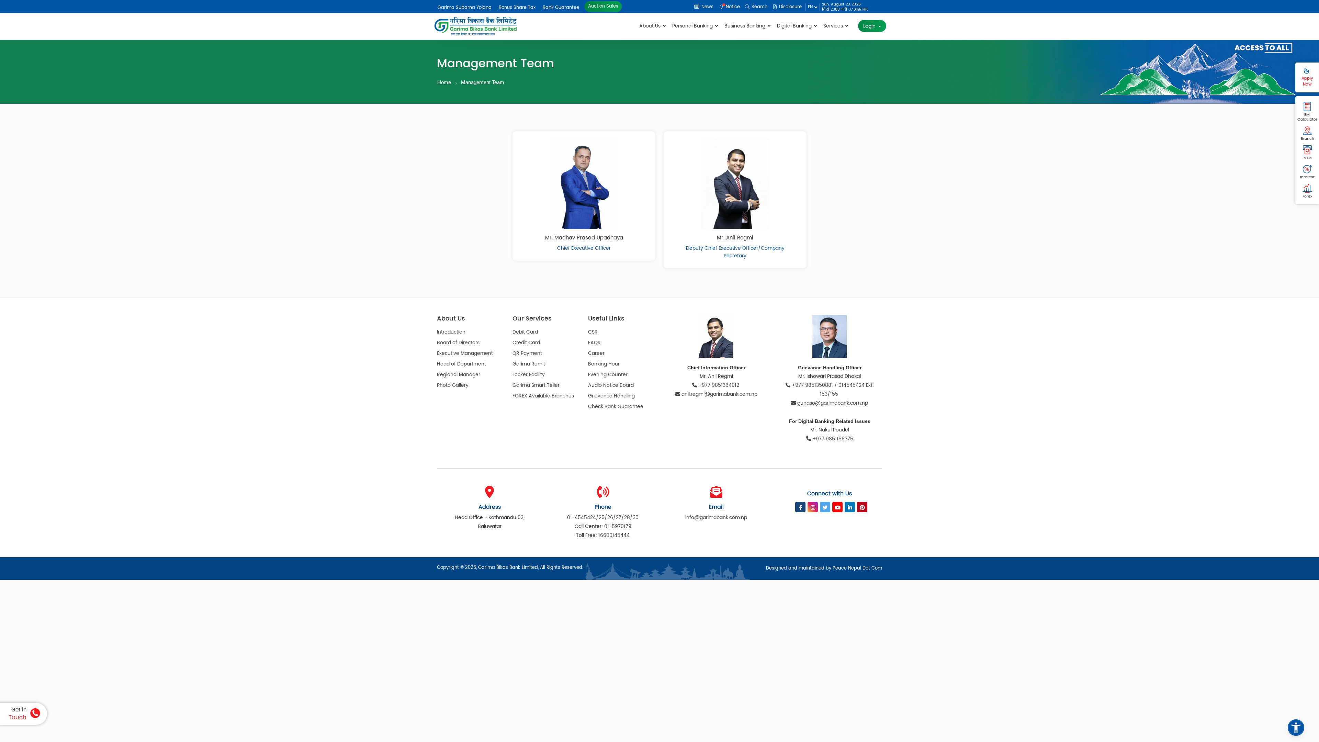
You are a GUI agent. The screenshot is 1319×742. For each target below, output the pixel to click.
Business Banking (745, 26)
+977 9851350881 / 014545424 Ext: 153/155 (832, 389)
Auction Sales (603, 6)
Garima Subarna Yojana (465, 7)
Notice (732, 7)
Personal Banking (693, 26)
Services (833, 26)
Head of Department (461, 364)
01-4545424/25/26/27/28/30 (603, 517)
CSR (593, 332)
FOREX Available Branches (543, 396)
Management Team (482, 82)
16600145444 (614, 535)
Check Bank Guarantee (615, 407)
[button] (1296, 727)
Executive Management (465, 353)
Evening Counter (608, 375)
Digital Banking (795, 26)
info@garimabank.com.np (716, 517)
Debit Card (525, 332)
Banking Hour (604, 364)
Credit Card (526, 343)
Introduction (451, 332)
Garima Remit (528, 364)
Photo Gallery (453, 385)
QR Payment (527, 353)
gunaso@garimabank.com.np (832, 403)
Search (758, 7)
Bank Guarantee (561, 7)
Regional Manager (458, 375)
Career (596, 353)
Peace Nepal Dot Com (857, 568)
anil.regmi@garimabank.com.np (719, 394)
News (706, 7)
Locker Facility (528, 375)
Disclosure (790, 7)
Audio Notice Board (611, 385)
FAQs (594, 343)
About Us (650, 26)
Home (444, 82)
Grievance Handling (611, 396)
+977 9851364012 (719, 385)
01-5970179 (617, 526)
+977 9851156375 (832, 439)
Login (870, 26)
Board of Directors (458, 343)
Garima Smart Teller (536, 385)
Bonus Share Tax (517, 7)
